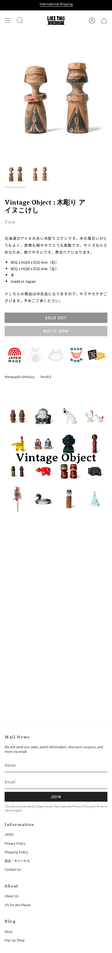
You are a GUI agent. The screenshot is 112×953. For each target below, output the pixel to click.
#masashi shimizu (20, 376)
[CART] (104, 20)
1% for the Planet (17, 904)
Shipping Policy (16, 852)
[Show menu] (7, 20)
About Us (11, 895)
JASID (9, 834)
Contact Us (13, 869)
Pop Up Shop (15, 940)
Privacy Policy (81, 806)
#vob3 (45, 376)
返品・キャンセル (17, 860)
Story (9, 931)
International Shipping (56, 3)
